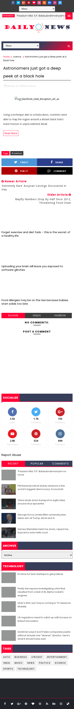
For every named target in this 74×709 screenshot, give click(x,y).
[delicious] (60, 2)
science (17, 56)
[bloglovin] (34, 2)
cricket (37, 657)
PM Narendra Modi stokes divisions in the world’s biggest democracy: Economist (41, 487)
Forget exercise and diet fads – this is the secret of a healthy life (35, 234)
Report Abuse (11, 455)
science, (32, 85)
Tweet (24, 162)
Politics (44, 662)
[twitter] (18, 2)
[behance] (49, 2)
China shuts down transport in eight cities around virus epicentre (41, 502)
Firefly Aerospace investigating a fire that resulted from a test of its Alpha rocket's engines (41, 592)
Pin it (24, 171)
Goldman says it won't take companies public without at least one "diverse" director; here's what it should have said (44, 635)
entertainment (57, 657)
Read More (10, 133)
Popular (37, 463)
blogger (13, 315)
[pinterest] (29, 2)
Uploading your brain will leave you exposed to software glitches (32, 268)
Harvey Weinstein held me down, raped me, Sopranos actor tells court (43, 530)
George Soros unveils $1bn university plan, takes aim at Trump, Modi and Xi (42, 516)
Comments (60, 463)
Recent (13, 463)
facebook (60, 315)
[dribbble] (39, 2)
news (30, 662)
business (21, 657)
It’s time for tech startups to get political (40, 574)
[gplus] (23, 2)
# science (17, 153)
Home (6, 56)
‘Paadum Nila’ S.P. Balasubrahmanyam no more (42, 15)
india (6, 662)
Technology (26, 668)
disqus (37, 315)
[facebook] (13, 2)
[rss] (44, 2)
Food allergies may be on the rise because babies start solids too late (34, 302)
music (19, 662)
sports (8, 668)
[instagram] (55, 2)
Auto (6, 657)
